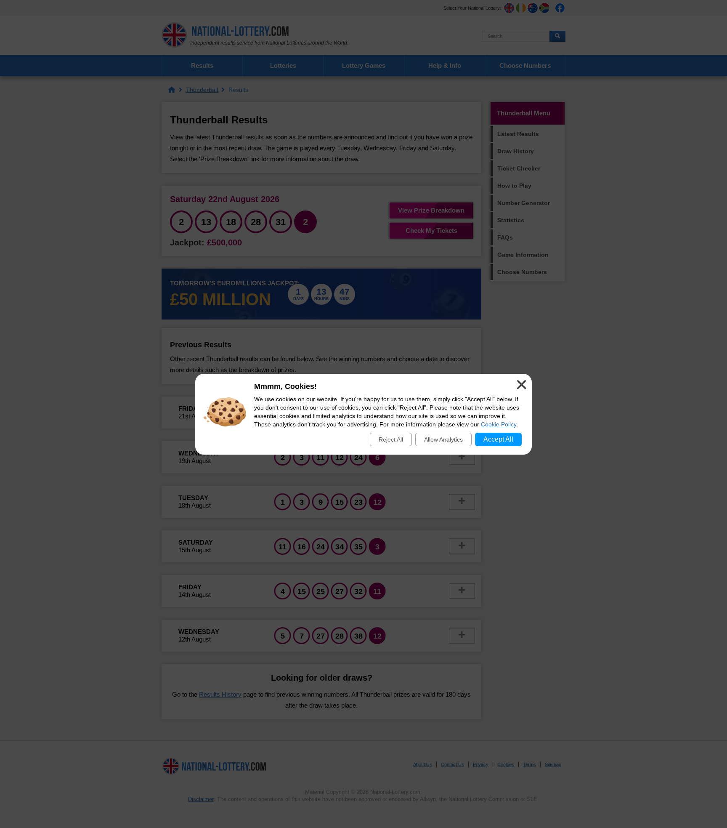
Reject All (391, 439)
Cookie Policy (498, 424)
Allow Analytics (443, 439)
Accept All (498, 439)
